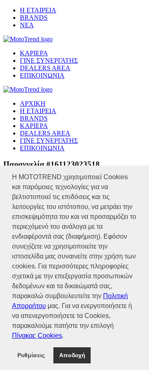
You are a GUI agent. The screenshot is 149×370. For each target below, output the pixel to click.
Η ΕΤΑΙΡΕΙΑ (38, 10)
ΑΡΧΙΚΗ (33, 103)
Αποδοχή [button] (72, 355)
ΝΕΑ (27, 24)
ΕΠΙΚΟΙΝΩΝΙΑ (42, 75)
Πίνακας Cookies (37, 335)
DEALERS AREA (45, 67)
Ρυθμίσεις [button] (31, 355)
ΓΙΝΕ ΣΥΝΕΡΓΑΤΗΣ (49, 60)
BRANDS (34, 17)
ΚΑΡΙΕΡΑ (34, 53)
